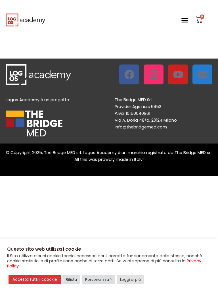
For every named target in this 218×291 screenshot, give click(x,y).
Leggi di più (130, 279)
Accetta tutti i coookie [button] (34, 279)
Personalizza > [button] (98, 279)
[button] (184, 19)
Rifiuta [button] (71, 279)
